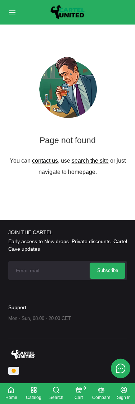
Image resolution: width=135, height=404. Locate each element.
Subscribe (107, 270)
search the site (90, 160)
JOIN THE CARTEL (30, 232)
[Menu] (12, 12)
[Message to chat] (120, 368)
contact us (45, 160)
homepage (81, 171)
